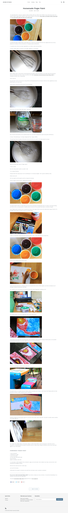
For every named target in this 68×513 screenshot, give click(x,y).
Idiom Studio (7, 2)
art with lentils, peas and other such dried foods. (22, 17)
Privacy (6, 500)
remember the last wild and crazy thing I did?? (44, 74)
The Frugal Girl (35, 478)
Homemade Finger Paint (19, 478)
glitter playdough (53, 16)
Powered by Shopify (15, 510)
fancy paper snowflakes (45, 16)
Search (6, 498)
